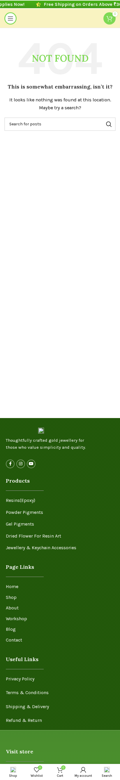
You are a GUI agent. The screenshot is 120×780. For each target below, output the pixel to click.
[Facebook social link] (10, 464)
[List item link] (60, 500)
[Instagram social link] (20, 464)
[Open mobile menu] (10, 18)
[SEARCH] (109, 124)
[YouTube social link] (31, 464)
